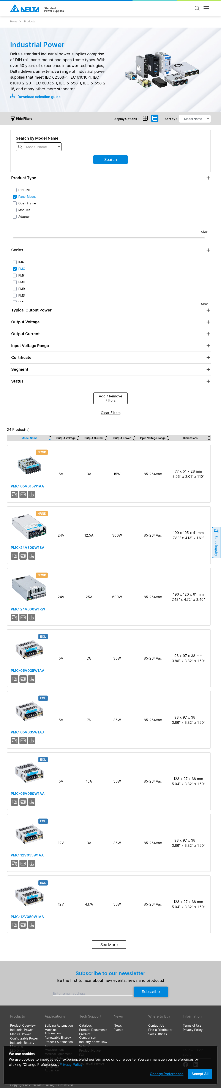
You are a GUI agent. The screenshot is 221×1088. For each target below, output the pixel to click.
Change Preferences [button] (166, 1074)
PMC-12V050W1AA (27, 917)
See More (109, 944)
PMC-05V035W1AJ (27, 732)
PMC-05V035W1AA (27, 670)
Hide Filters (24, 118)
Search (110, 159)
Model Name (29, 438)
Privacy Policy (71, 1064)
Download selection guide (38, 97)
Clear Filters (110, 413)
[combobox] (43, 146)
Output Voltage (66, 438)
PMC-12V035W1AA (27, 855)
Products (29, 21)
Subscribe (151, 991)
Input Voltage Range (153, 438)
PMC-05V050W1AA (28, 793)
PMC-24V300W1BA (27, 547)
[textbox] (43, 147)
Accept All (199, 1074)
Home (13, 21)
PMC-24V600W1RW (28, 609)
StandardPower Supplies (54, 9)
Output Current (94, 438)
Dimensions (190, 438)
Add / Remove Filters (110, 398)
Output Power (122, 438)
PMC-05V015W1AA (27, 486)
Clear (204, 231)
